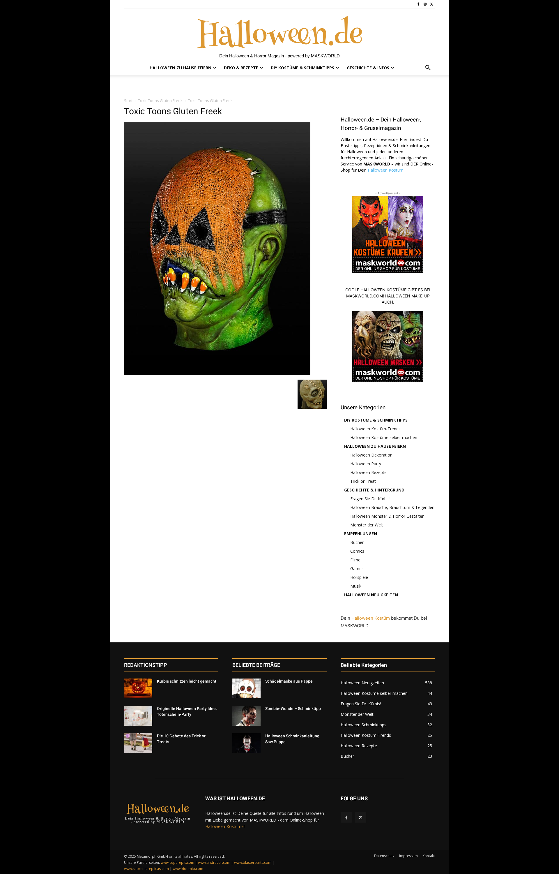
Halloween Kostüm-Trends (375, 428)
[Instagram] (425, 4)
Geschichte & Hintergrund (374, 490)
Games (357, 568)
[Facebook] (418, 4)
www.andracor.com (214, 862)
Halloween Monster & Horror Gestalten (387, 516)
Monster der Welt (366, 525)
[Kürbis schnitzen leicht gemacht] (138, 688)
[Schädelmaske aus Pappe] (246, 688)
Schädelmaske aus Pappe (289, 681)
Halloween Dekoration (371, 455)
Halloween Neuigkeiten (371, 595)
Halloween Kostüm (386, 170)
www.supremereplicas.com (146, 868)
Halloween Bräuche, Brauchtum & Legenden (392, 507)
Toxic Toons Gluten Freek (160, 100)
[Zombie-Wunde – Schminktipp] (246, 716)
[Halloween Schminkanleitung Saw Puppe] (246, 743)
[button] (428, 68)
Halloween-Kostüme (224, 826)
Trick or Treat (363, 481)
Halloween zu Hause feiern (375, 446)
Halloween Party (365, 463)
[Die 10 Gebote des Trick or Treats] (138, 743)
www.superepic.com (177, 862)
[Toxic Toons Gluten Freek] (217, 373)
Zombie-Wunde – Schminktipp (293, 708)
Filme (355, 560)
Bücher (357, 542)
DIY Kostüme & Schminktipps (376, 420)
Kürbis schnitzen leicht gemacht (186, 681)
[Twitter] (431, 4)
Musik (355, 586)
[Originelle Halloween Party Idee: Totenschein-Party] (138, 716)
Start (128, 100)
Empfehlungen (360, 533)
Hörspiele (359, 577)
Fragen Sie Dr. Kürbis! (370, 498)
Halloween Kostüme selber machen (383, 437)
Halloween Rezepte (368, 472)
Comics (357, 551)
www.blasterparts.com (252, 862)
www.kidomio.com (188, 868)
